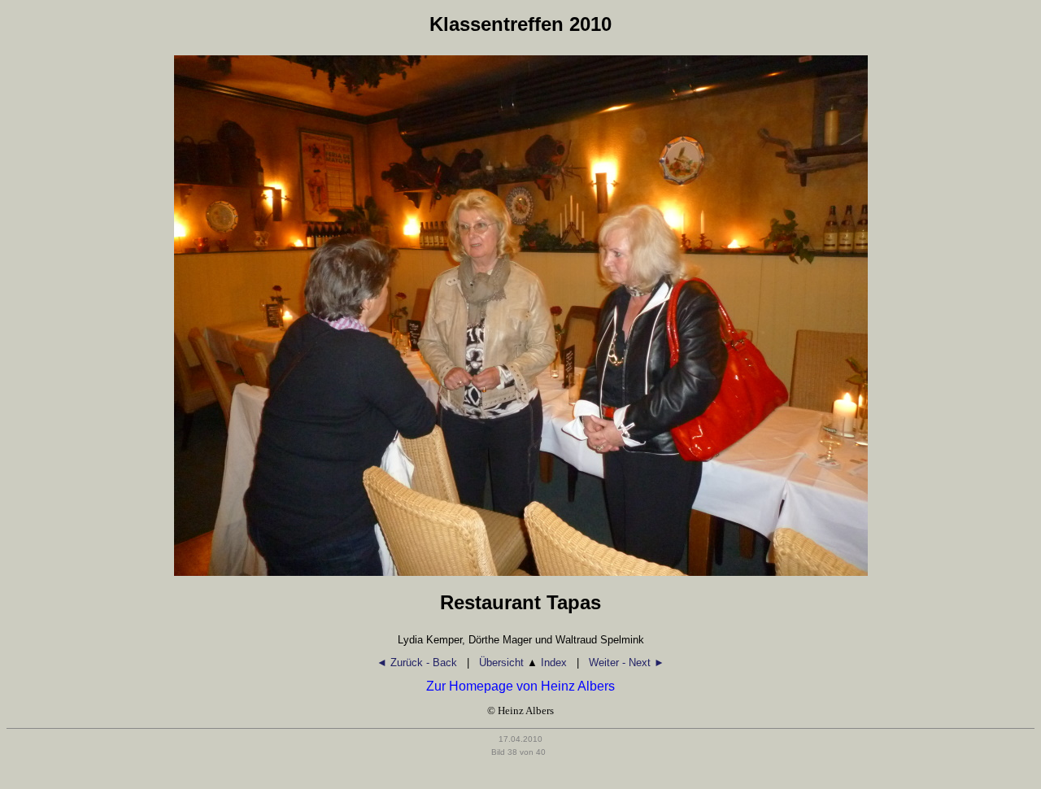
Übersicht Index (523, 662)
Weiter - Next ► (626, 662)
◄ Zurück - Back (417, 662)
